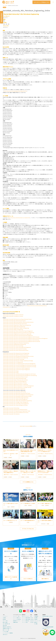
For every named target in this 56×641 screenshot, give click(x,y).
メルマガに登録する (28, 326)
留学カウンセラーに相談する (28, 322)
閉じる (28, 329)
